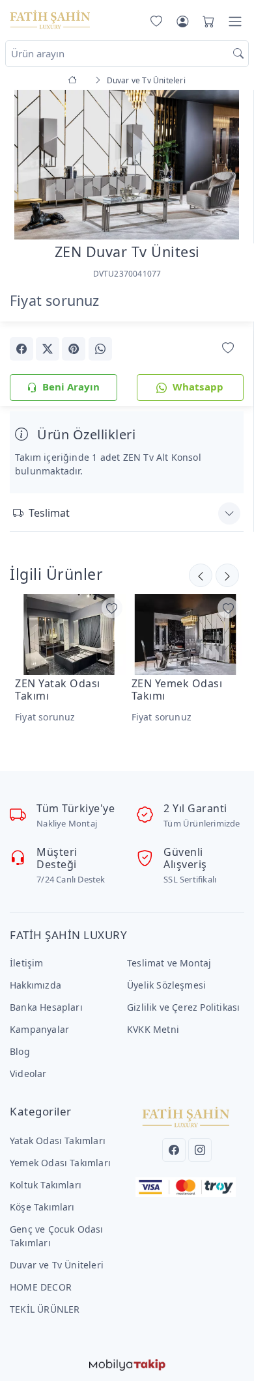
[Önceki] (227, 575)
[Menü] (235, 21)
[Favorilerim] (154, 21)
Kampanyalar (39, 1029)
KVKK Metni (153, 1029)
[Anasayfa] (74, 80)
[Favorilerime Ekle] (228, 348)
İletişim (27, 963)
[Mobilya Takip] (127, 1363)
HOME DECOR (41, 1287)
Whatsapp (198, 386)
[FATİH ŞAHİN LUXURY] (50, 19)
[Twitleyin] (47, 349)
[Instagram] (200, 1150)
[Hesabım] (182, 21)
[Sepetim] (206, 21)
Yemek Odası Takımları (60, 1162)
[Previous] (26, 166)
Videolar (28, 1073)
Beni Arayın (71, 386)
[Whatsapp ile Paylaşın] (100, 349)
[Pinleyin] (73, 349)
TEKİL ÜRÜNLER (45, 1309)
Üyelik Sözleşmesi (166, 985)
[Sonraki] (200, 575)
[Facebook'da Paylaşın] (21, 349)
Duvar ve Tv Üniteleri (57, 1265)
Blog (20, 1051)
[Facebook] (174, 1150)
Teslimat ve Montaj (169, 963)
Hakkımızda (35, 985)
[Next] (227, 166)
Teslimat (49, 513)
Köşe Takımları (42, 1207)
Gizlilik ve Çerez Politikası (183, 1007)
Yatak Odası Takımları (58, 1140)
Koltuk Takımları (45, 1185)
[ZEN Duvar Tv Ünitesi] (126, 163)
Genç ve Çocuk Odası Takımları (57, 1236)
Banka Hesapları (46, 1007)
